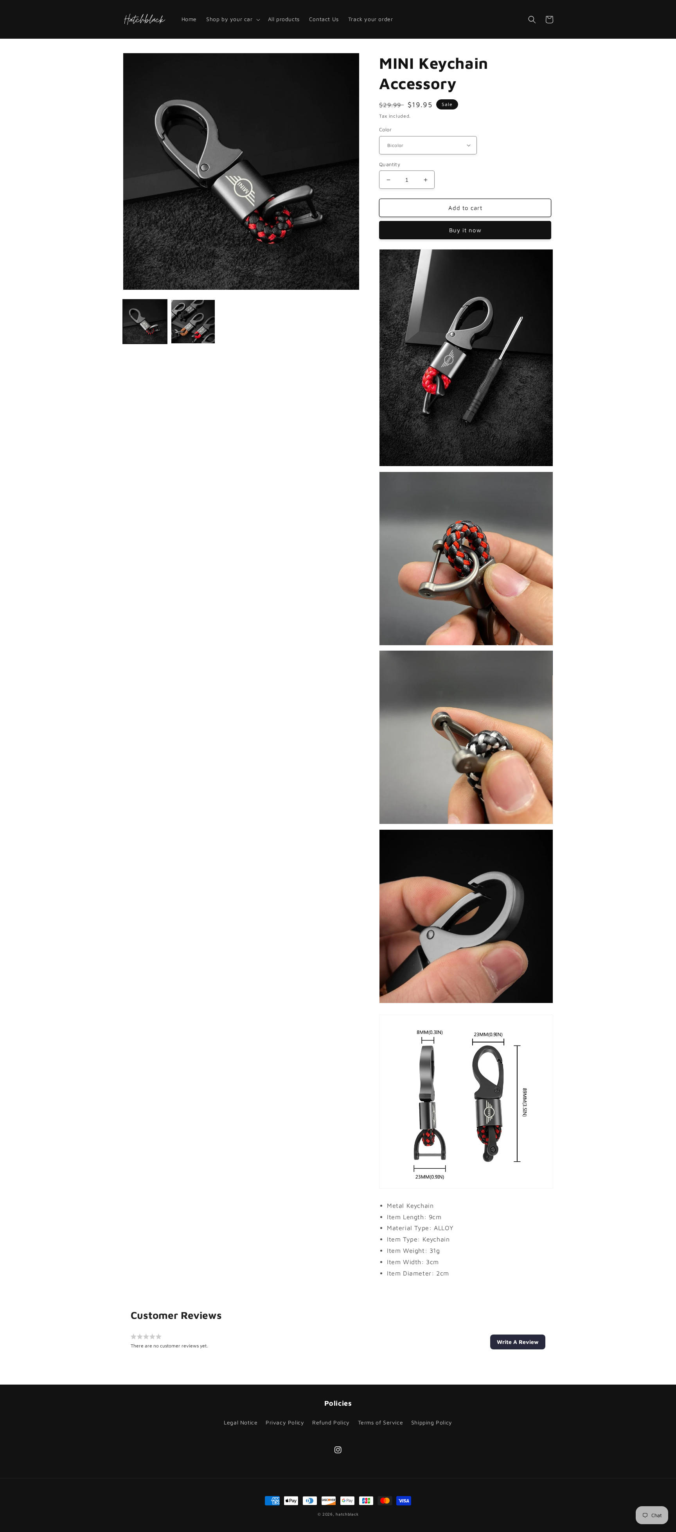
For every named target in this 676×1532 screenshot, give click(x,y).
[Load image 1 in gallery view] (145, 322)
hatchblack (347, 1514)
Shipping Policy (431, 1422)
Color (385, 129)
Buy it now (465, 230)
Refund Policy (331, 1422)
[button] (232, 19)
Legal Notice (240, 1422)
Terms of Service (380, 1422)
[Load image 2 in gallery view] (193, 322)
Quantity (389, 164)
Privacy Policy (285, 1422)
